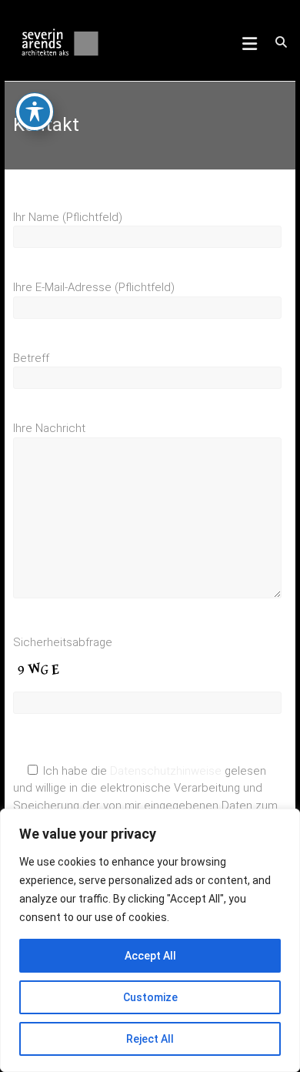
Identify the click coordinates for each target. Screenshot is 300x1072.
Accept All (150, 956)
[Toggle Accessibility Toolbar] (34, 111)
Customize (150, 997)
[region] (150, 940)
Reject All (150, 1039)
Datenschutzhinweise (166, 771)
